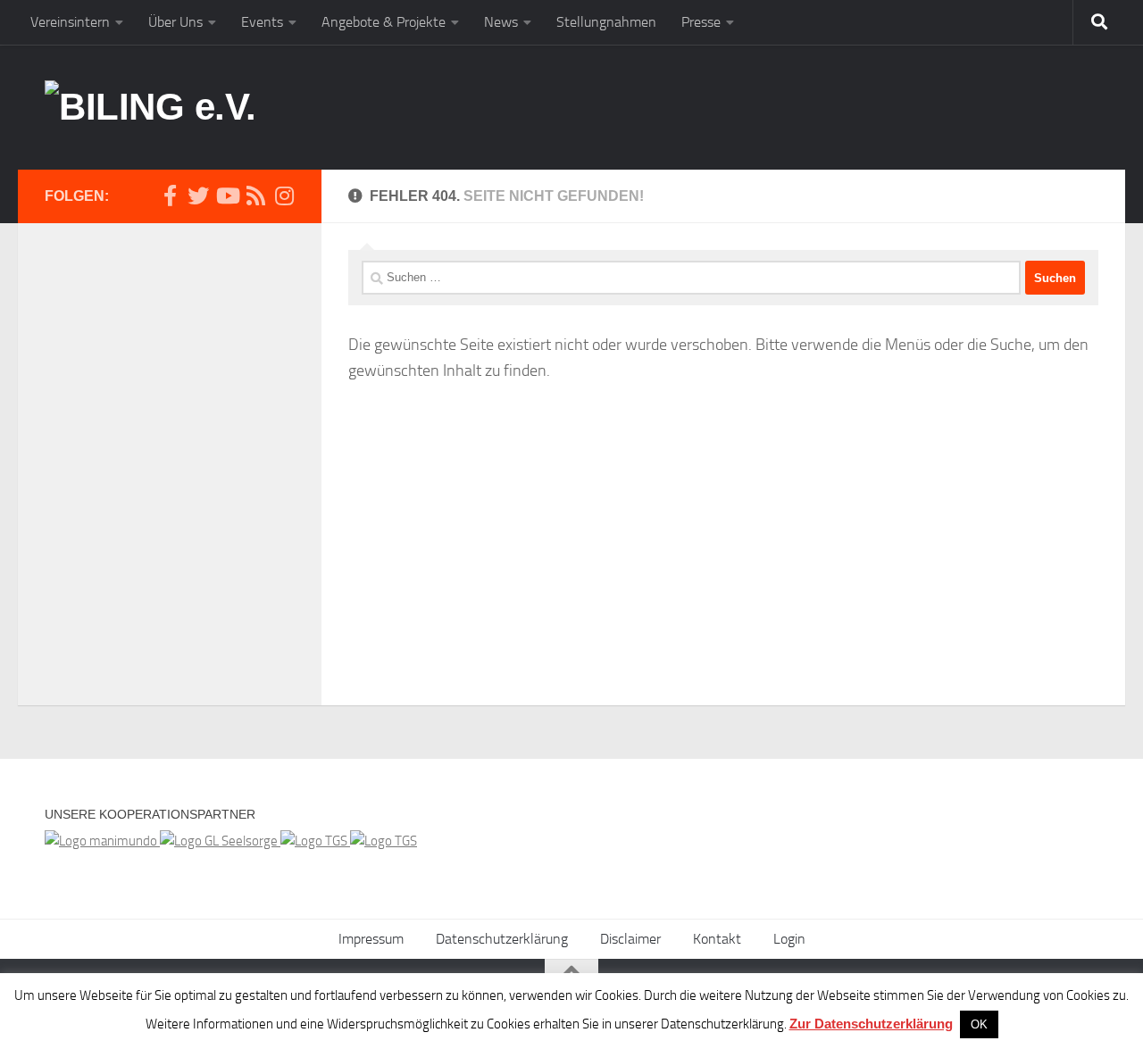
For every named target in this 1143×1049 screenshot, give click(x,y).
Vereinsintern (70, 21)
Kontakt (717, 938)
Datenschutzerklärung (502, 938)
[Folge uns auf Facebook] (169, 195)
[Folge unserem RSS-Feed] (255, 195)
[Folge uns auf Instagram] (284, 195)
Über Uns (175, 21)
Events (262, 21)
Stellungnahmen (606, 21)
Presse (701, 21)
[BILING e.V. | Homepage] (150, 107)
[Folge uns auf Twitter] (198, 195)
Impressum (371, 938)
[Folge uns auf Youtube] (227, 195)
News (501, 21)
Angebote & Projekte (383, 21)
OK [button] (979, 1024)
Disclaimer (630, 938)
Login (789, 938)
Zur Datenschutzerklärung (871, 1023)
